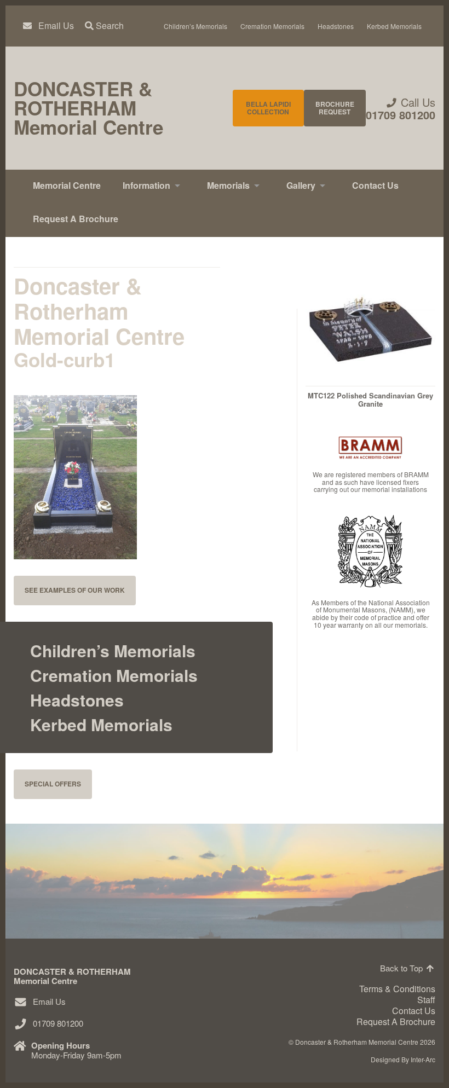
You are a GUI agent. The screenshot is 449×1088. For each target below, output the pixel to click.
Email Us (56, 26)
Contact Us (375, 185)
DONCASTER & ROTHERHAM (88, 108)
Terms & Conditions (397, 988)
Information (146, 185)
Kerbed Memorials (394, 26)
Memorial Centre (67, 185)
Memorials (228, 185)
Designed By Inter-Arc (403, 1059)
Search (109, 26)
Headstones (336, 26)
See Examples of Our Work (75, 590)
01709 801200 (400, 115)
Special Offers (53, 784)
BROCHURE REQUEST (334, 108)
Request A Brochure (75, 218)
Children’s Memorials (195, 26)
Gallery (300, 185)
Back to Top (402, 968)
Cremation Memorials (272, 26)
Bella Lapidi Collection (268, 108)
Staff (426, 999)
